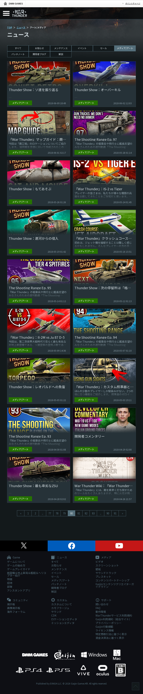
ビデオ (99, 561)
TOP (9, 27)
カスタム (61, 600)
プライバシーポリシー (109, 623)
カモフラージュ (60, 608)
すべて (18, 48)
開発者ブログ (39, 54)
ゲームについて (16, 561)
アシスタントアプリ (18, 590)
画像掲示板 (13, 608)
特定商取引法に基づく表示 (111, 634)
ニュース (21, 27)
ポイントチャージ (132, 3)
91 (115, 513)
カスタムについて (61, 604)
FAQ (98, 608)
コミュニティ (20, 600)
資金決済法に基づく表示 (110, 637)
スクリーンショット (107, 565)
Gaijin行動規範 (104, 626)
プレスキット (103, 576)
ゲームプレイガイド (18, 569)
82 (86, 513)
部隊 (9, 586)
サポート (106, 600)
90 (108, 513)
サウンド (56, 611)
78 (57, 513)
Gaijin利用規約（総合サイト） (113, 619)
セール (103, 48)
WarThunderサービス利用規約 (114, 615)
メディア (106, 557)
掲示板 (11, 604)
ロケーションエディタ (64, 619)
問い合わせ (102, 604)
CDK (53, 615)
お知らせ (39, 48)
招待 (9, 583)
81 (78, 513)
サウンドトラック (106, 573)
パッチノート (18, 54)
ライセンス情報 (105, 630)
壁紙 (98, 569)
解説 (61, 54)
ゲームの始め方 (16, 565)
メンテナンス (61, 48)
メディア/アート (125, 48)
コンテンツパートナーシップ (112, 580)
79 (64, 513)
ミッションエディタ (62, 623)
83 (93, 513)
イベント (82, 48)
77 (49, 513)
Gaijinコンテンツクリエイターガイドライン (115, 585)
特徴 (9, 579)
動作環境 (101, 611)
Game (16, 557)
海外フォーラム (16, 611)
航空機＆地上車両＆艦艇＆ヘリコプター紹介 (26, 574)
